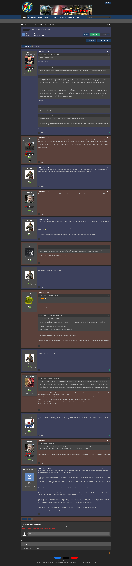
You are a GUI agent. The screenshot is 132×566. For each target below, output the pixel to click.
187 (30, 259)
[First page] (23, 46)
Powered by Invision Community (66, 563)
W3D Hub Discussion (30, 20)
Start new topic (91, 40)
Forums (24, 17)
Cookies (72, 560)
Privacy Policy (66, 560)
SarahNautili (29, 168)
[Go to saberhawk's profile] (29, 252)
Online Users (74, 20)
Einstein (29, 192)
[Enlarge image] (45, 229)
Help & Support (41, 20)
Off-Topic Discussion (51, 20)
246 (30, 181)
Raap (29, 293)
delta (29, 416)
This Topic (104, 17)
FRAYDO (29, 52)
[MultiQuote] (39, 133)
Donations (86, 20)
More (77, 17)
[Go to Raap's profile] (29, 299)
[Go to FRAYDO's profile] (29, 60)
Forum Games (61, 20)
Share (86, 34)
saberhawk (30, 245)
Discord (40, 17)
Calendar (46, 17)
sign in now (52, 526)
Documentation (62, 17)
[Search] (109, 17)
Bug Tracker (71, 17)
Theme (59, 560)
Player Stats (53, 17)
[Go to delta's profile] (29, 423)
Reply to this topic (104, 40)
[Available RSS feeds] (109, 553)
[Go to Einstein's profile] (29, 199)
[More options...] (108, 51)
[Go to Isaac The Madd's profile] (29, 382)
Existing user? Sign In (98, 2)
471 (30, 430)
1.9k (30, 156)
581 (30, 389)
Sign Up (108, 2)
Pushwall (29, 138)
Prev (26, 46)
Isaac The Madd (29, 376)
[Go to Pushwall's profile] (29, 146)
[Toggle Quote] (40, 54)
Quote (42, 132)
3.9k (30, 70)
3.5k (30, 209)
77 (30, 483)
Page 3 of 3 (37, 46)
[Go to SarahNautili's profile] (29, 174)
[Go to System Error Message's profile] (23, 34)
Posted (44, 51)
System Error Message (29, 469)
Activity (68, 20)
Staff (81, 20)
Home (22, 20)
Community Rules (32, 17)
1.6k (30, 306)
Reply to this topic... (34, 533)
